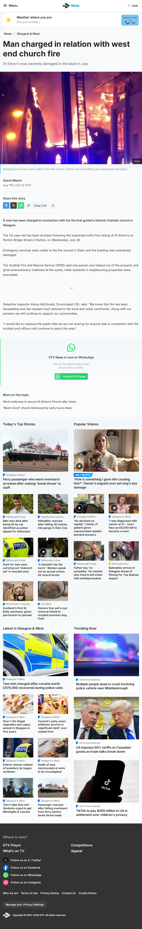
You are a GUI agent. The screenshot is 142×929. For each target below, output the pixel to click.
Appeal (76, 851)
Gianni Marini (12, 180)
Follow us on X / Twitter (26, 860)
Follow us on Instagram (26, 882)
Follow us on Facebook (25, 867)
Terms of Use (29, 893)
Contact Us (69, 893)
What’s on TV (13, 851)
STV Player (12, 845)
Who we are (10, 893)
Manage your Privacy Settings (25, 904)
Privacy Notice (49, 893)
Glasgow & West (28, 33)
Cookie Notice (88, 893)
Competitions (81, 845)
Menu (13, 5)
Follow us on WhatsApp (26, 875)
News (8, 33)
